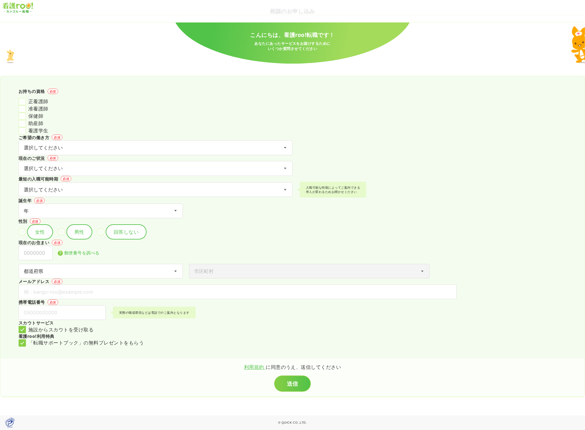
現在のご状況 (37, 158)
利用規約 (255, 367)
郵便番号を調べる (82, 252)
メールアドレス (39, 281)
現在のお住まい (39, 242)
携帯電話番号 (37, 302)
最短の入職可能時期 (44, 178)
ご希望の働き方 (39, 137)
